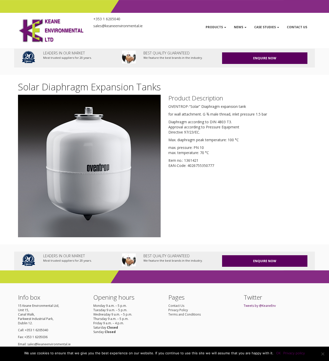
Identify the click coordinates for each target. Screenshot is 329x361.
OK (278, 353)
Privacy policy (294, 353)
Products (215, 27)
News (239, 27)
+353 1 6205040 (106, 18)
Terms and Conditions (184, 314)
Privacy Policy (178, 310)
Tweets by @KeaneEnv (260, 305)
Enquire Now (264, 58)
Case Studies (265, 27)
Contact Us (297, 27)
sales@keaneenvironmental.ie (118, 25)
